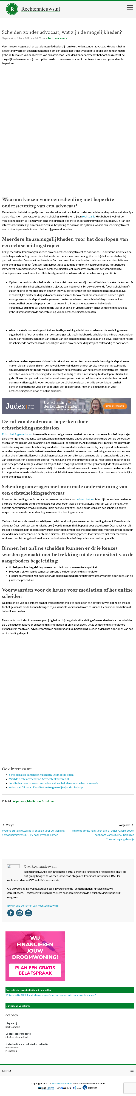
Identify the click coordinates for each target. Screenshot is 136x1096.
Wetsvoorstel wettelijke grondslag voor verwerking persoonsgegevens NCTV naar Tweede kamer (33, 832)
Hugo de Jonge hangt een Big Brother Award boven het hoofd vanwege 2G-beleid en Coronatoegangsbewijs (103, 835)
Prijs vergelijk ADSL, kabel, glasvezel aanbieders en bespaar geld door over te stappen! (51, 995)
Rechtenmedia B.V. (62, 1083)
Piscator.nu (11, 1050)
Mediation (34, 801)
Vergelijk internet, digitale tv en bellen (29, 989)
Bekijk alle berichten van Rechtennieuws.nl (32, 905)
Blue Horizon (12, 1047)
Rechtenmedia (12, 1026)
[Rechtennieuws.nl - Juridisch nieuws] (33, 14)
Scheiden (48, 801)
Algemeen (19, 801)
